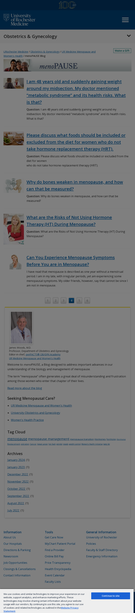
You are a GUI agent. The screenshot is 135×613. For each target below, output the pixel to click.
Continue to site (111, 595)
